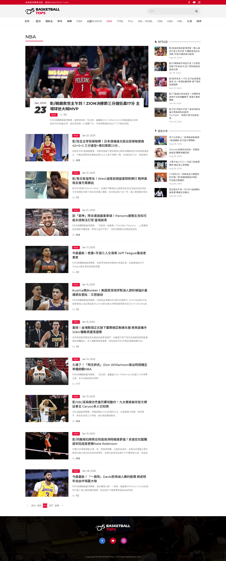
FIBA (79, 21)
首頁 (27, 21)
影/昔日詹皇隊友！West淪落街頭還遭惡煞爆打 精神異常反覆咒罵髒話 (109, 181)
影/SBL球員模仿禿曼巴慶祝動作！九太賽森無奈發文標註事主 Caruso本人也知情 (109, 404)
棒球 (59, 21)
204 (33, 505)
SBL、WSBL (145, 21)
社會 (189, 21)
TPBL (120, 21)
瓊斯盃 (49, 21)
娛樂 (199, 21)
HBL (179, 21)
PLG (130, 21)
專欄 (69, 21)
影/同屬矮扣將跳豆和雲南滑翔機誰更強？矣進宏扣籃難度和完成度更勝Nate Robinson (109, 442)
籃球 (38, 21)
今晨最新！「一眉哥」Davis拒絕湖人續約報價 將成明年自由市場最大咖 (109, 479)
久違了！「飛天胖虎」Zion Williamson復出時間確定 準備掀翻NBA (109, 367)
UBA (170, 21)
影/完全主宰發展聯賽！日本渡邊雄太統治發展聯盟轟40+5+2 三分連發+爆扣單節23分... (108, 144)
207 (51, 505)
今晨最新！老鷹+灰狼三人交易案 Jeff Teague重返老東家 (109, 255)
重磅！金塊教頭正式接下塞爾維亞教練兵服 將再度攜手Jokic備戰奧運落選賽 (109, 330)
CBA (160, 21)
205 (39, 505)
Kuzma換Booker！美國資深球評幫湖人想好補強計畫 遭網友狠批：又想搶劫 (109, 293)
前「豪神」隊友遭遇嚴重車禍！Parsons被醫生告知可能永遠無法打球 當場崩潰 (109, 218)
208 (57, 505)
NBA (109, 21)
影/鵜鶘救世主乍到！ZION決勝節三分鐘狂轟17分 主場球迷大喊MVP (95, 106)
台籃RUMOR (94, 21)
